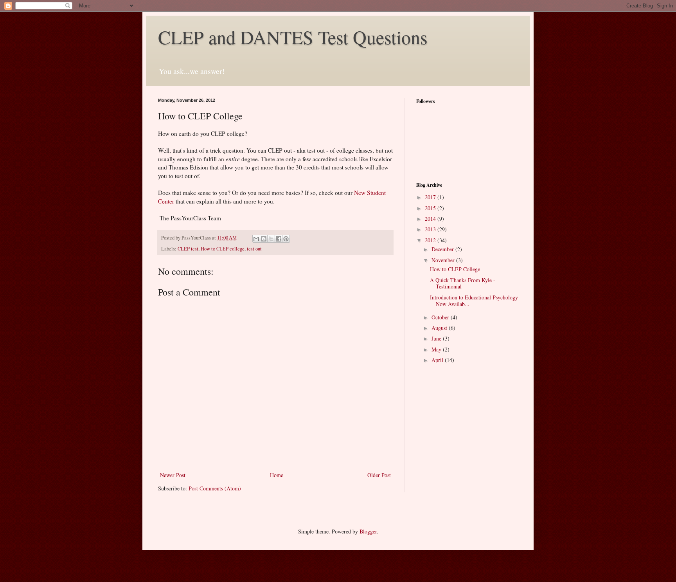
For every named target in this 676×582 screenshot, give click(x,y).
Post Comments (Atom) (215, 488)
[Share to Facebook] (278, 239)
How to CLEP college (223, 248)
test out (254, 248)
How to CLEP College (455, 269)
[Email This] (256, 239)
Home (276, 475)
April (438, 360)
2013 (431, 229)
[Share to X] (271, 239)
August (440, 328)
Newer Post (172, 475)
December (443, 249)
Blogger (368, 531)
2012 (431, 240)
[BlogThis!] (264, 239)
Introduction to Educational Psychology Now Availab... (474, 301)
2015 (431, 208)
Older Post (379, 475)
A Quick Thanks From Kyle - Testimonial (462, 283)
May (437, 349)
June (437, 338)
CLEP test (188, 248)
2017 (431, 197)
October (441, 317)
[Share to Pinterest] (286, 239)
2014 (431, 218)
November (443, 260)
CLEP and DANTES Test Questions (293, 36)
